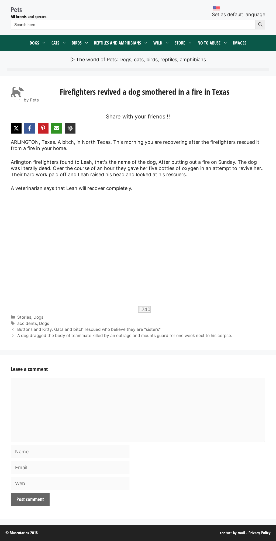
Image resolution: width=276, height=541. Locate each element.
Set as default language (238, 14)
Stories (24, 317)
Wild (157, 43)
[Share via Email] (56, 128)
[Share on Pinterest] (43, 128)
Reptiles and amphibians (117, 43)
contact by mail (232, 532)
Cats (55, 43)
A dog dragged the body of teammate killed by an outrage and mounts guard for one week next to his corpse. (124, 335)
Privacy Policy (260, 532)
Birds (77, 43)
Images (239, 43)
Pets (16, 9)
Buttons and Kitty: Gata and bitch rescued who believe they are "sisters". (89, 329)
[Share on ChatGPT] (70, 128)
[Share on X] (16, 128)
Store (180, 43)
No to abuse (209, 43)
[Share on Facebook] (29, 128)
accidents (27, 323)
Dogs (34, 43)
